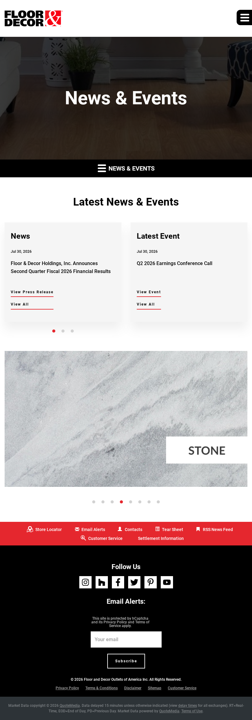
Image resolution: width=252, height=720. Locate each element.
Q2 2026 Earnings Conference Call (174, 263)
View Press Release (32, 292)
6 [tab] (139, 501)
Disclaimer (132, 688)
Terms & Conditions (101, 688)
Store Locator (48, 529)
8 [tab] (158, 501)
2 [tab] (63, 331)
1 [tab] (53, 331)
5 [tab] (130, 501)
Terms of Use (192, 711)
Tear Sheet (172, 529)
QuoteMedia (70, 705)
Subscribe (126, 661)
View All (20, 304)
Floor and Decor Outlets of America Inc (116, 679)
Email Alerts (93, 529)
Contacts (133, 529)
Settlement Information (161, 538)
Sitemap (154, 688)
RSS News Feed (218, 529)
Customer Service (105, 538)
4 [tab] (121, 501)
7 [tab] (149, 501)
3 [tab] (72, 331)
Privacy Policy (115, 622)
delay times (187, 705)
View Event (149, 292)
